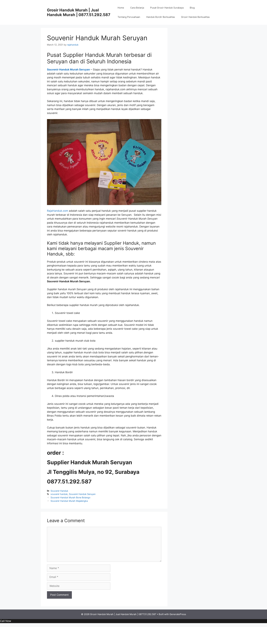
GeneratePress (178, 614)
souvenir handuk (59, 494)
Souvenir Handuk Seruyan (82, 494)
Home (121, 7)
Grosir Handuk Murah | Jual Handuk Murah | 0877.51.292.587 (78, 12)
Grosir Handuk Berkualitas (195, 16)
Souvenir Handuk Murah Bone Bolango (70, 497)
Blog (192, 7)
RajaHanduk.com (57, 210)
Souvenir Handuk (59, 490)
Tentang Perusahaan (129, 16)
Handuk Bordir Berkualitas (160, 16)
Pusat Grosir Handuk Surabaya (167, 7)
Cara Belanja (137, 7)
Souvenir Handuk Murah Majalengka (69, 501)
